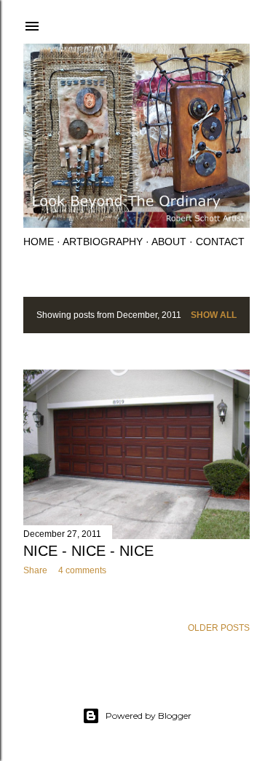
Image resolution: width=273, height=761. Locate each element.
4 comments (82, 570)
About (168, 241)
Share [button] (35, 570)
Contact (220, 241)
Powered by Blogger (148, 715)
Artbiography (103, 241)
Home (38, 241)
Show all (214, 315)
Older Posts (219, 628)
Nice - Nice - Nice (88, 551)
